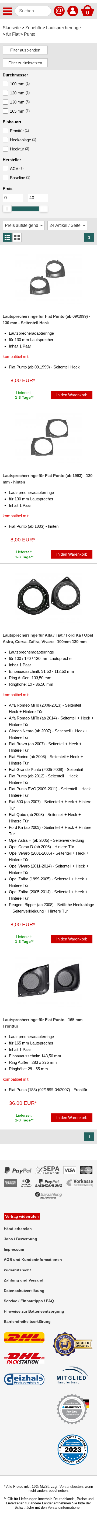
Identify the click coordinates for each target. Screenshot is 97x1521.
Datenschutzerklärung (24, 1291)
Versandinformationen (64, 1507)
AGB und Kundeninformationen (33, 1259)
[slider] (7, 208)
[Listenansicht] (7, 237)
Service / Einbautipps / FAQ (29, 1301)
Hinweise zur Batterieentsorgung (34, 1311)
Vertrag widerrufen (22, 1216)
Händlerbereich (18, 1229)
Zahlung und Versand (23, 1280)
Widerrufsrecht (17, 1270)
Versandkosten (71, 1487)
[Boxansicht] (17, 237)
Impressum (14, 1249)
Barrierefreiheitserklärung (27, 1321)
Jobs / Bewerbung (20, 1239)
